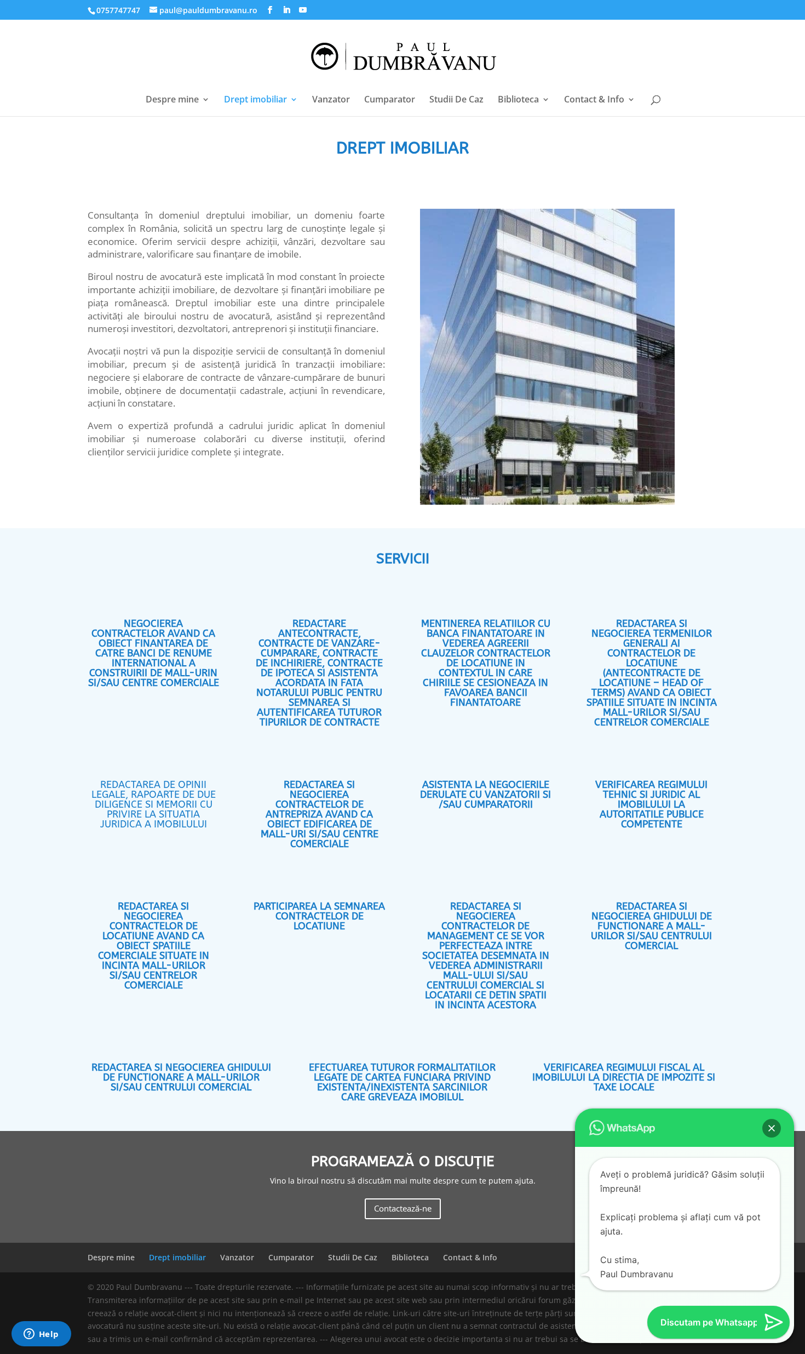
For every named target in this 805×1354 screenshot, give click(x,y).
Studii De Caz (456, 100)
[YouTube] (303, 10)
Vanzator (331, 100)
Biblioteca (518, 100)
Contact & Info (594, 100)
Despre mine (172, 100)
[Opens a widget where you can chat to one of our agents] (41, 1335)
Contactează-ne (403, 1208)
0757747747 (118, 10)
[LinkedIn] (286, 10)
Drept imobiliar (255, 100)
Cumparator (389, 100)
